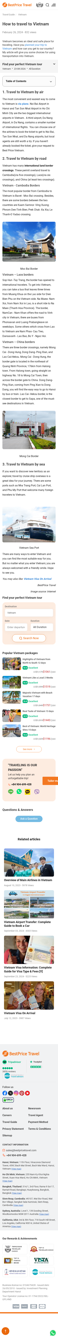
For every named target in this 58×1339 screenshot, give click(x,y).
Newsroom (34, 1108)
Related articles (29, 839)
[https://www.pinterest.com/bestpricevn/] (22, 1093)
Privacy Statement (13, 1128)
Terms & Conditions (39, 1128)
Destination (11, 606)
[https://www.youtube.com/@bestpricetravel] (28, 1093)
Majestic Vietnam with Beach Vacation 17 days (37, 694)
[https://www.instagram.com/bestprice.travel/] (16, 1093)
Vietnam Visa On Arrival (37, 578)
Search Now (31, 638)
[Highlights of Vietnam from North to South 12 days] (11, 665)
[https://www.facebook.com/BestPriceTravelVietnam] (5, 1093)
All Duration (40, 627)
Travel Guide (8, 14)
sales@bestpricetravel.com (21, 1150)
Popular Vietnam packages (20, 653)
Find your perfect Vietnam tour (22, 64)
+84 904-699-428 (21, 784)
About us (7, 1108)
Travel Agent (35, 1115)
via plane (23, 103)
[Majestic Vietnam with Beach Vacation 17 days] (11, 699)
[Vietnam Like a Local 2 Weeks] (11, 682)
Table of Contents (16, 81)
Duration (35, 621)
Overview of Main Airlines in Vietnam (28, 880)
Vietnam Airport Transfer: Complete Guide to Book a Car (27, 923)
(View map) (16, 1169)
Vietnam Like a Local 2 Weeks (38, 677)
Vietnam (22, 14)
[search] (47, 5)
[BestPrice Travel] (16, 4)
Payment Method (38, 1122)
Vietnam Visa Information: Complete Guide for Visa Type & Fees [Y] (28, 969)
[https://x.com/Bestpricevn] (11, 1093)
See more (28, 749)
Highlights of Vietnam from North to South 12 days (36, 661)
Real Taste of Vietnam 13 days (38, 711)
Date (7, 621)
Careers (7, 1115)
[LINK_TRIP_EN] (40, 5)
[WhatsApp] (21, 792)
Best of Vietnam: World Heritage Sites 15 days (39, 728)
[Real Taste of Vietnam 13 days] (11, 715)
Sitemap (7, 1135)
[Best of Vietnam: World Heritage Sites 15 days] (11, 732)
